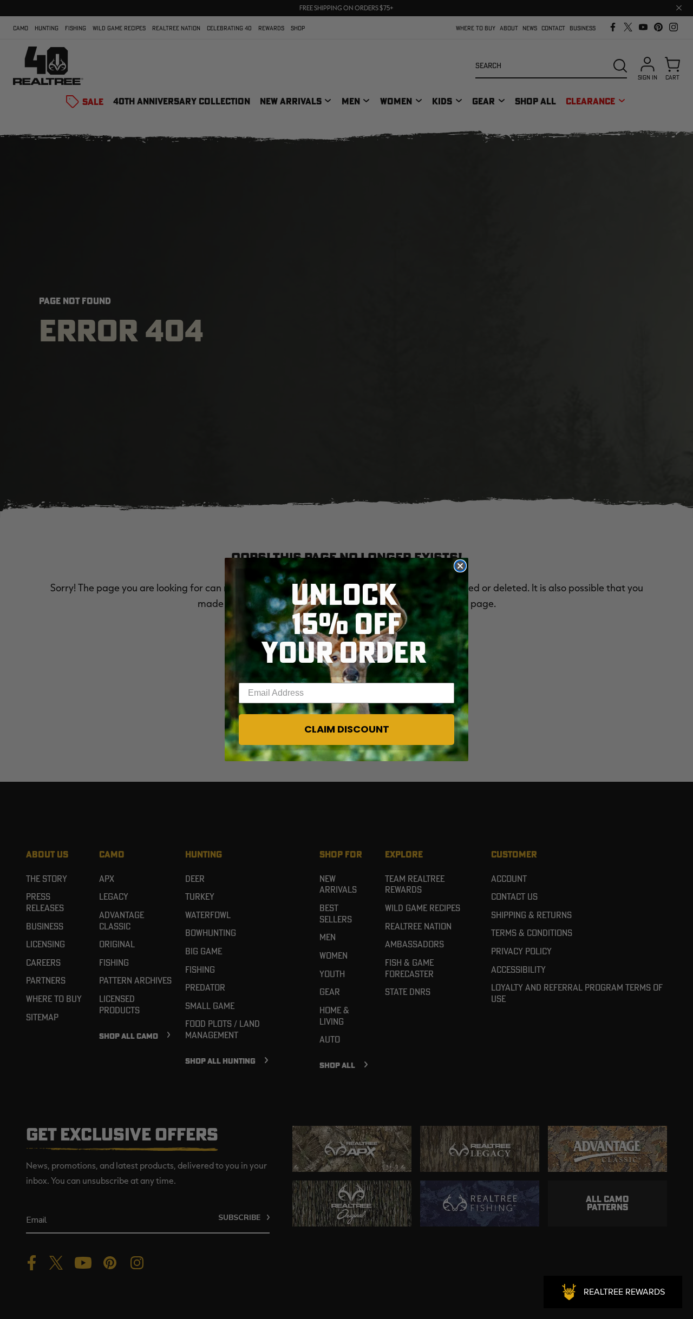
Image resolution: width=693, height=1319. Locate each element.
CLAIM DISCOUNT (346, 729)
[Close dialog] (460, 565)
